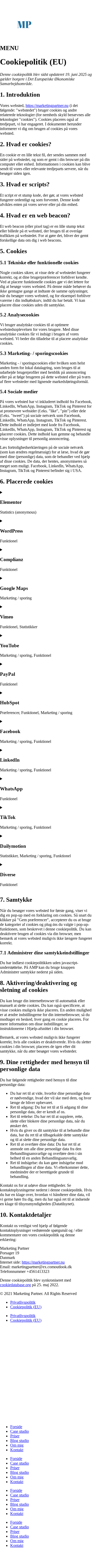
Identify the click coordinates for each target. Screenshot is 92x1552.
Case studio (19, 1431)
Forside (16, 1427)
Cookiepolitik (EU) (25, 1307)
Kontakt (16, 1450)
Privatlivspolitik (23, 1302)
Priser (14, 1436)
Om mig (17, 1445)
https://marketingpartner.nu (47, 105)
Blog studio (19, 1440)
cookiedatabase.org (15, 1285)
